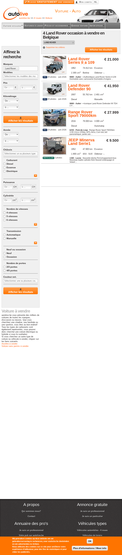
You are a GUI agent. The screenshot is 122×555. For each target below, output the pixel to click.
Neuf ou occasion (16, 249)
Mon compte (85, 2)
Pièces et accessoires (56, 25)
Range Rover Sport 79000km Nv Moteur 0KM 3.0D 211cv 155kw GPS (82, 114)
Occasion (12, 257)
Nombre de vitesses (17, 209)
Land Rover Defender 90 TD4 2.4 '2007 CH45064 (80, 87)
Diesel (10, 164)
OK (90, 541)
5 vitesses (12, 216)
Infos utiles (96, 25)
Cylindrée (8, 195)
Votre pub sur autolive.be (31, 535)
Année (6, 130)
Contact (31, 516)
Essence (11, 167)
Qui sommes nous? (31, 511)
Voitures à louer (34, 25)
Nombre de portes (16, 263)
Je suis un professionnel (92, 511)
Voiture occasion (12, 25)
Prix (5, 83)
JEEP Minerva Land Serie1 (81, 142)
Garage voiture (79, 25)
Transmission (14, 231)
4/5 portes (12, 270)
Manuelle (11, 238)
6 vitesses (12, 220)
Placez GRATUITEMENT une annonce (50, 2)
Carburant (12, 160)
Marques (8, 64)
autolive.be (24, 18)
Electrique (12, 171)
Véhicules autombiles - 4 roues (92, 530)
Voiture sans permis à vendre (15, 346)
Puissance (9, 182)
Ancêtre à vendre (9, 344)
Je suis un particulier (92, 516)
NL (95, 2)
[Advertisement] (21, 38)
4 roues (37, 18)
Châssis (7, 149)
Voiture (48, 18)
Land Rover (50, 42)
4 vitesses (12, 212)
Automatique (13, 234)
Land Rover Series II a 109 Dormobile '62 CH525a (81, 61)
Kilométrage (9, 96)
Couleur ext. (10, 277)
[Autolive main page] (15, 13)
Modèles (8, 72)
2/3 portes (12, 267)
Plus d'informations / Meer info (89, 548)
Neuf (9, 253)
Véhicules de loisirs (92, 535)
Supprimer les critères (55, 47)
